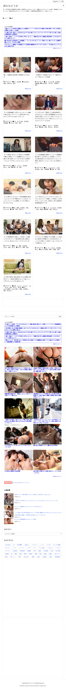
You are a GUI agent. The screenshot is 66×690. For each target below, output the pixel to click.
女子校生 (19, 81)
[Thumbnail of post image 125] (48, 144)
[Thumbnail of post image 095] (17, 267)
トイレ (14, 547)
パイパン (19, 165)
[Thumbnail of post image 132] (48, 226)
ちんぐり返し (15, 289)
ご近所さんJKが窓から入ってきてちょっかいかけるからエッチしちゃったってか (36, 500)
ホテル (58, 547)
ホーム (5, 18)
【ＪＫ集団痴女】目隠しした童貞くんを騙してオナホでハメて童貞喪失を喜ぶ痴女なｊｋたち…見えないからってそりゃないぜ (17, 239)
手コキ (36, 127)
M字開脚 (19, 544)
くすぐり (34, 544)
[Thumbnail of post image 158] (17, 144)
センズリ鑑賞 (44, 249)
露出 (38, 557)
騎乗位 (41, 209)
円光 (34, 551)
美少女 (19, 287)
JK (14, 81)
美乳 (40, 554)
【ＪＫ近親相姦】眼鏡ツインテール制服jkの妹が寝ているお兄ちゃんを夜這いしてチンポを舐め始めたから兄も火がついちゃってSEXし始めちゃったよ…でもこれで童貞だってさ (48, 159)
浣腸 (36, 554)
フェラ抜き (42, 547)
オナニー (50, 125)
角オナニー (58, 554)
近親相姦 (37, 83)
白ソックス (6, 209)
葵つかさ (56, 127)
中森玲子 (56, 83)
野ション (13, 557)
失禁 (52, 551)
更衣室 (30, 554)
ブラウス (53, 247)
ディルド (7, 547)
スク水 (49, 544)
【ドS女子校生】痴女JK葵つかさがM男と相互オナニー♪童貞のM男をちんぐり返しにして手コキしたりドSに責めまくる (17, 279)
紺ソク (5, 167)
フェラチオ (53, 207)
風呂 (51, 557)
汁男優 (54, 249)
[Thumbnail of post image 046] (48, 65)
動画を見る (28, 88)
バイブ (29, 547)
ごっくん (41, 544)
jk (48, 207)
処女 (16, 123)
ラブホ (12, 123)
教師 (25, 554)
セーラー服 (51, 81)
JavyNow (26, 81)
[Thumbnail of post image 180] (17, 226)
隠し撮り (26, 557)
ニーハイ (21, 547)
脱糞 (45, 554)
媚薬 (16, 554)
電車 (33, 557)
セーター (25, 286)
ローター (7, 551)
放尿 (20, 554)
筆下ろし (50, 127)
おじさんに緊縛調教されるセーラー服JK (25, 519)
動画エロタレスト (57, 48)
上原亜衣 (15, 551)
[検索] (62, 1)
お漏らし (27, 544)
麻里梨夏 (57, 557)
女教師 (7, 554)
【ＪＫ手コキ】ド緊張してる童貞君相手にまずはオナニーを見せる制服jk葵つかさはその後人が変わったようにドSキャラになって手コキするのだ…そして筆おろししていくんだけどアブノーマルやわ (48, 116)
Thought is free (42, 685)
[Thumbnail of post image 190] (17, 65)
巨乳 (27, 207)
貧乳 (9, 167)
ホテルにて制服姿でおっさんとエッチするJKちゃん (28, 506)
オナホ (19, 247)
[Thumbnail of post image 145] (17, 186)
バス (35, 547)
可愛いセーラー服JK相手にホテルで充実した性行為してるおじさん (32, 494)
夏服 (18, 207)
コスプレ (50, 83)
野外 (20, 557)
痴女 (42, 169)
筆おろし (55, 209)
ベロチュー (51, 547)
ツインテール (51, 167)
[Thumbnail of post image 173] (17, 102)
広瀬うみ (9, 83)
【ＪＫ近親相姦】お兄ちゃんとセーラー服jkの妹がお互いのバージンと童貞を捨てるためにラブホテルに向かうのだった (17, 114)
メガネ (58, 167)
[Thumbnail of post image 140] (48, 186)
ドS (30, 286)
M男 (15, 286)
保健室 (29, 551)
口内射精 (45, 551)
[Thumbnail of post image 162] (48, 102)
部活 (6, 557)
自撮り (50, 554)
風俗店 (45, 557)
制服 (5, 83)
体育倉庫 (22, 551)
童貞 (14, 83)
